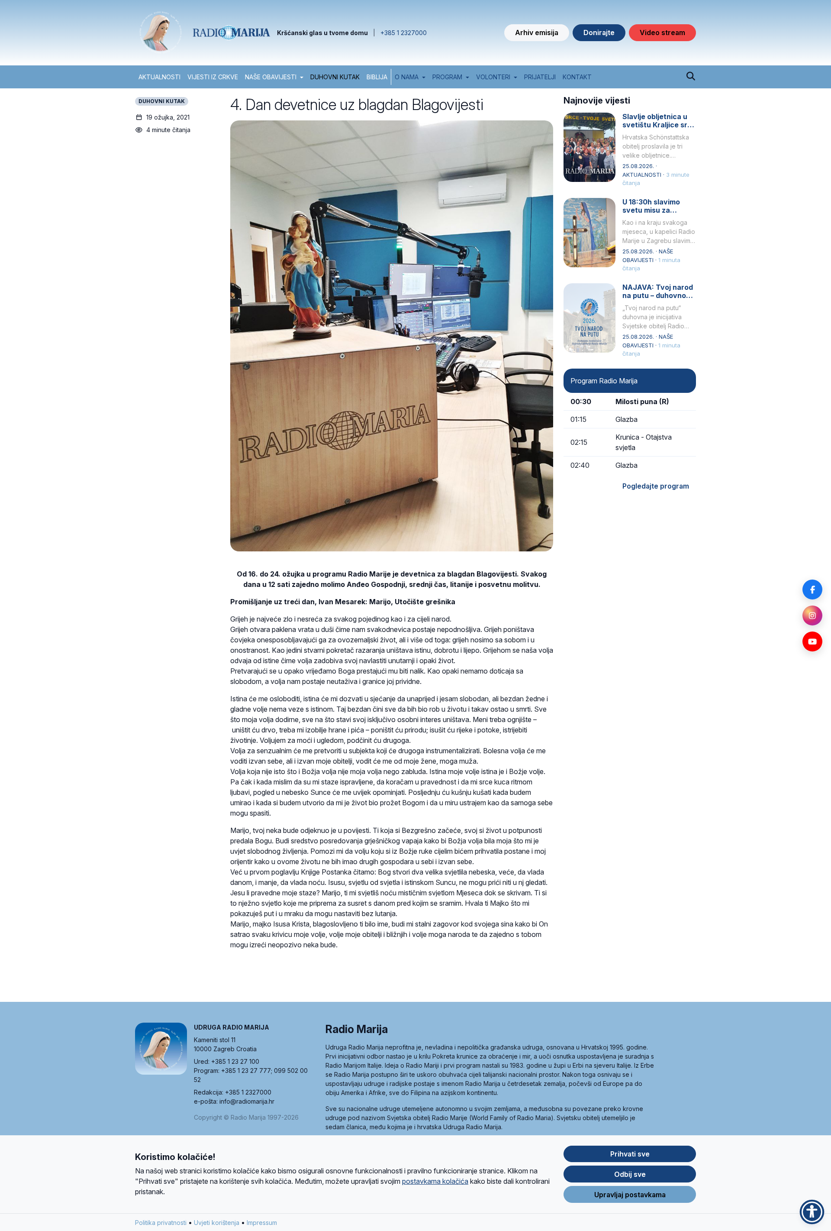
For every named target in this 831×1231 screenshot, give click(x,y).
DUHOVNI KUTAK (335, 77)
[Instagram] (812, 615)
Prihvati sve (630, 1154)
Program (447, 77)
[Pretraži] (690, 76)
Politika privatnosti (161, 1222)
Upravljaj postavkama (630, 1194)
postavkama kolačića (435, 1181)
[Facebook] (812, 589)
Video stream (662, 32)
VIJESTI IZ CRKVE (212, 77)
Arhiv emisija (536, 32)
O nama (407, 77)
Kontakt (577, 77)
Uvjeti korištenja (216, 1222)
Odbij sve (630, 1174)
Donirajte (599, 32)
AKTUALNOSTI (159, 77)
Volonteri (493, 77)
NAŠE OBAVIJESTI (270, 77)
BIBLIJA (377, 77)
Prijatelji (540, 77)
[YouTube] (812, 641)
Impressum (262, 1222)
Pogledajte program (655, 486)
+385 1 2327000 (403, 32)
